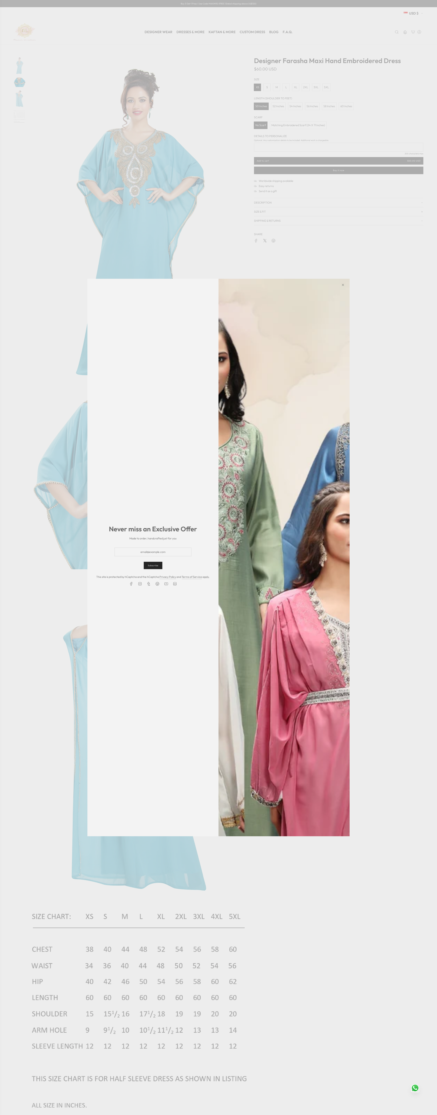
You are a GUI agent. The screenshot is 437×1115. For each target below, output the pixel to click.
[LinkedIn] (175, 584)
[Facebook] (131, 584)
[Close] (343, 285)
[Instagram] (140, 584)
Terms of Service (192, 577)
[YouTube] (166, 584)
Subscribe (153, 565)
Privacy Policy (167, 577)
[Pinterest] (157, 584)
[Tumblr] (149, 584)
